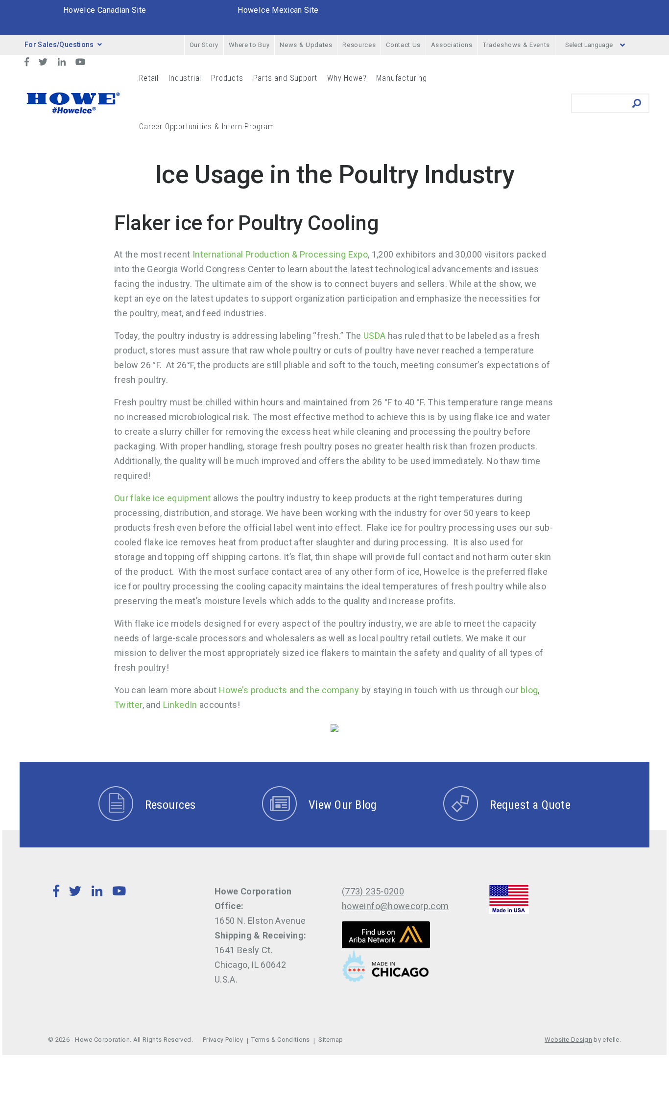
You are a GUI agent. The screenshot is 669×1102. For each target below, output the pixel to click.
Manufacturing (401, 78)
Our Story (204, 44)
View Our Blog (343, 805)
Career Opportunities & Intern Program (206, 126)
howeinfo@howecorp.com (395, 906)
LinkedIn (180, 705)
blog (529, 690)
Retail (149, 78)
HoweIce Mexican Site (278, 10)
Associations (452, 44)
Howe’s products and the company (289, 690)
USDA (374, 335)
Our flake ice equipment (162, 498)
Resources (359, 44)
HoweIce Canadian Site (104, 10)
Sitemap (330, 1039)
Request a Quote (530, 805)
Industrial (184, 78)
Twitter (128, 705)
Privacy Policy (223, 1039)
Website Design (568, 1039)
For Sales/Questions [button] (59, 44)
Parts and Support (285, 78)
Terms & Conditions (280, 1039)
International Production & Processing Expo (280, 254)
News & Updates (306, 44)
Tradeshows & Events (516, 44)
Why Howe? (346, 78)
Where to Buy (249, 44)
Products (227, 78)
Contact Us (403, 44)
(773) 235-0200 (373, 891)
